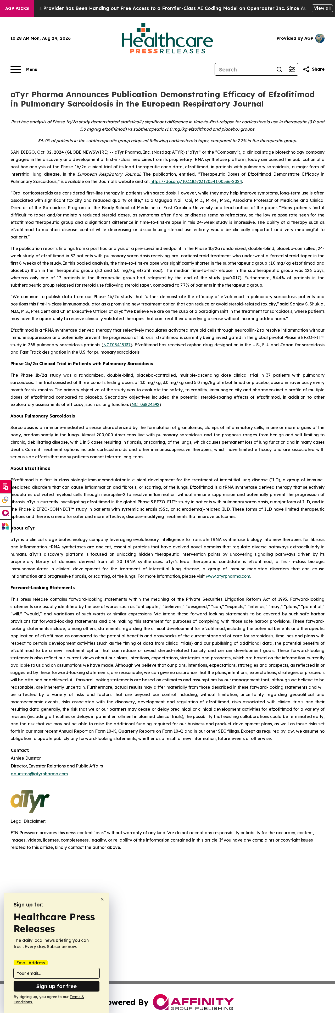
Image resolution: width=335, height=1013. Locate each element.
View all (322, 8)
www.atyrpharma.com (228, 576)
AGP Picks (17, 8)
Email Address (30, 962)
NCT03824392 (145, 404)
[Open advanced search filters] (292, 69)
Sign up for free (56, 986)
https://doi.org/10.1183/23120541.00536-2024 (196, 181)
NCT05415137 (117, 344)
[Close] (102, 899)
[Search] (279, 69)
